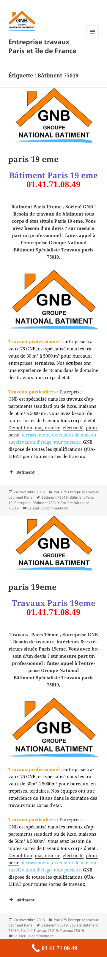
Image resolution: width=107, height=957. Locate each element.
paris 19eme (32, 586)
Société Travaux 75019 (39, 930)
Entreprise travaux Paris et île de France (42, 46)
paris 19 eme (33, 159)
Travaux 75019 (72, 930)
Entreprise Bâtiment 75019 (36, 502)
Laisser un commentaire (48, 508)
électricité (73, 428)
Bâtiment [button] (25, 472)
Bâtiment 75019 (54, 497)
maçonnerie (47, 428)
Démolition (20, 428)
